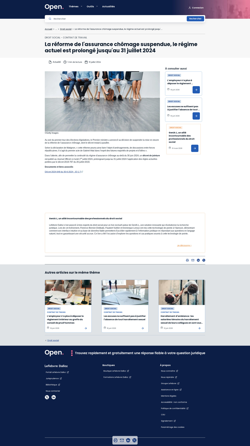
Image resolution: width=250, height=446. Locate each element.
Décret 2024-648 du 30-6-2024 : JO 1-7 (63, 172)
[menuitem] (116, 440)
